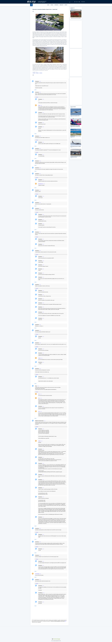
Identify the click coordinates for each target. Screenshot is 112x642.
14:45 (43, 406)
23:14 (43, 479)
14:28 (41, 398)
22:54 (43, 534)
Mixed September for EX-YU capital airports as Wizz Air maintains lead (75, 126)
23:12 (43, 561)
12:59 (41, 105)
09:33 (40, 579)
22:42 (40, 555)
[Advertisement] (75, 34)
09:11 (43, 154)
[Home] (31, 5)
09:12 (43, 122)
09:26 (40, 284)
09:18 (43, 214)
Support (66, 4)
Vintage (52, 4)
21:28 (43, 463)
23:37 (43, 487)
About (48, 4)
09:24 (43, 219)
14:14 (43, 376)
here (65, 621)
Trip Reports (56, 4)
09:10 (40, 173)
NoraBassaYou (40, 183)
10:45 (41, 411)
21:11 (43, 457)
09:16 (40, 250)
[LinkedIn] (79, 1)
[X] (76, 1)
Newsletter (61, 4)
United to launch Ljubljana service (74, 115)
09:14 (40, 208)
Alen (39, 398)
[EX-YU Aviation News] (31, 2)
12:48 (43, 99)
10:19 (43, 290)
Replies (37, 97)
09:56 (40, 324)
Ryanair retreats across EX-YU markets (75, 146)
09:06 (43, 142)
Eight (39, 105)
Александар (37, 573)
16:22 (43, 362)
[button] (33, 11)
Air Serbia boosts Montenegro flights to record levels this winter (75, 156)
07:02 (43, 318)
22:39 (43, 336)
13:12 (43, 112)
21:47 (43, 474)
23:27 (43, 565)
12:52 (43, 277)
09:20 (43, 244)
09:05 (40, 148)
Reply (36, 133)
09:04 (40, 92)
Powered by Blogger (56, 638)
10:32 (43, 294)
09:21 (43, 256)
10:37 (43, 585)
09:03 (40, 81)
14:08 (43, 223)
